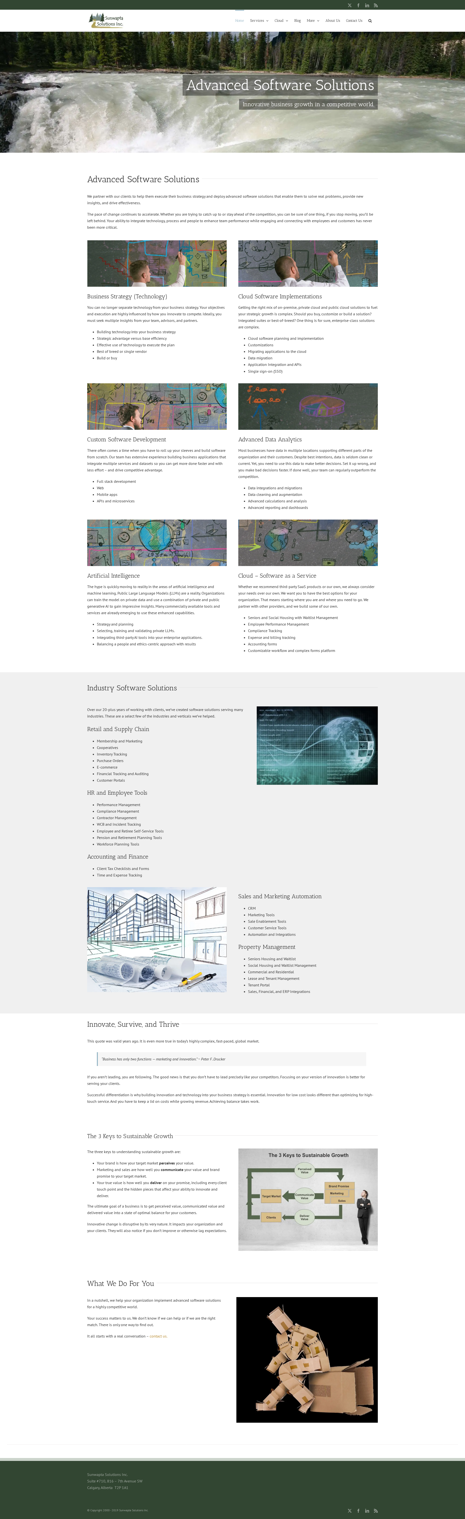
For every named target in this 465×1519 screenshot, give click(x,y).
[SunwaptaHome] (232, 92)
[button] (370, 20)
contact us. (158, 1336)
